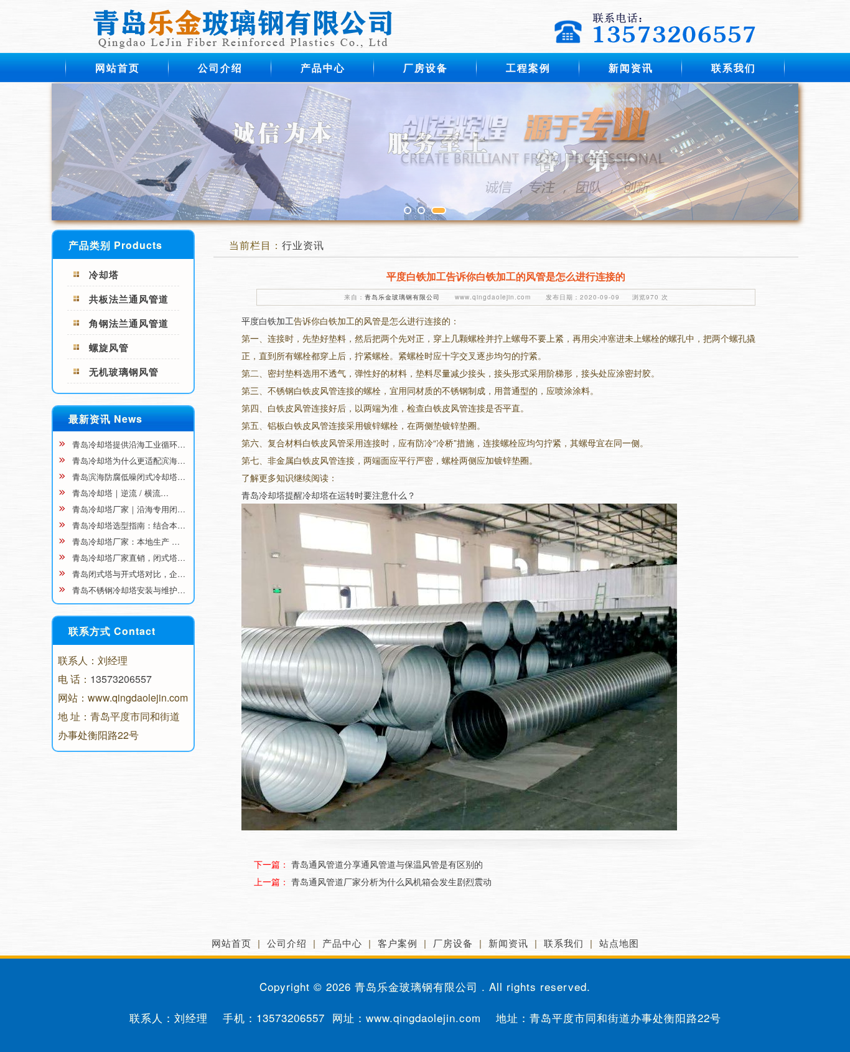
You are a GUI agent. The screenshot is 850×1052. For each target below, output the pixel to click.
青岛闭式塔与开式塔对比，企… (127, 574)
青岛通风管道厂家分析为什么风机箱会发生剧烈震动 (391, 881)
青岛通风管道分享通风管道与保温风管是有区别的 (387, 864)
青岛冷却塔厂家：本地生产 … (125, 541)
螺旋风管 (109, 347)
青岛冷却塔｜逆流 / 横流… (119, 493)
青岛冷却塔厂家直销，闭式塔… (127, 557)
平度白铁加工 (267, 320)
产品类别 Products (115, 245)
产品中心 (323, 67)
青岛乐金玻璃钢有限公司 (402, 297)
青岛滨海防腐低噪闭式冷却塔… (127, 476)
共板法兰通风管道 (129, 299)
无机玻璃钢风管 (124, 371)
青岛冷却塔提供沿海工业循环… (127, 444)
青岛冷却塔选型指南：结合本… (127, 525)
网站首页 (117, 67)
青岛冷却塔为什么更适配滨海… (127, 460)
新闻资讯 (631, 67)
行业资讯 (303, 245)
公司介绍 (220, 67)
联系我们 (733, 67)
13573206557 (121, 679)
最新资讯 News (105, 418)
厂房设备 (425, 67)
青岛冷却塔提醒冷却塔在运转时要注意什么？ (328, 495)
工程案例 (528, 67)
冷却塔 (104, 274)
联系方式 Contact (112, 631)
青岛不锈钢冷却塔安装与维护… (127, 590)
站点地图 (619, 942)
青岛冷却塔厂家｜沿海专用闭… (127, 509)
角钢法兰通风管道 (129, 323)
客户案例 (398, 942)
